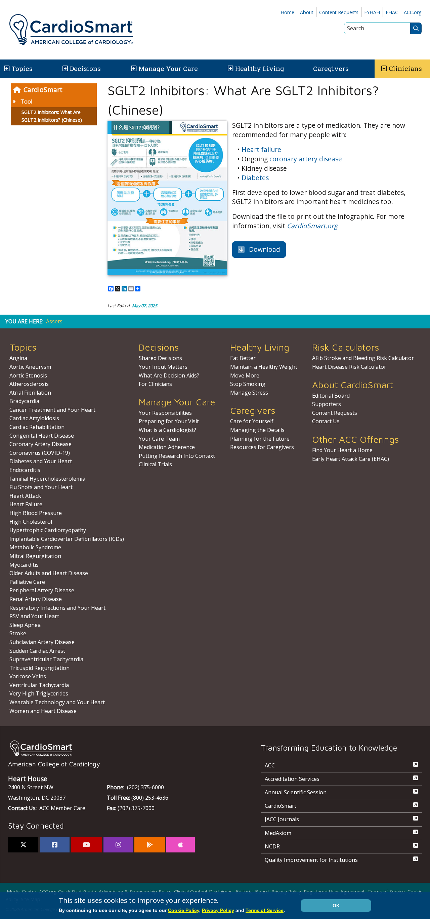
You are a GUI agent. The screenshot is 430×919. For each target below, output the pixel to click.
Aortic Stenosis (28, 375)
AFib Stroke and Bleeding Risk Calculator (363, 358)
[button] (6, 69)
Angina (18, 358)
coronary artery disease (305, 158)
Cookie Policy (183, 910)
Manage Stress (249, 392)
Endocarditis (24, 470)
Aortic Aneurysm (30, 366)
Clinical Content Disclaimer (203, 891)
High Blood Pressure (35, 513)
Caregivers (331, 68)
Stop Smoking (247, 384)
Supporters (326, 404)
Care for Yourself (251, 421)
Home (287, 12)
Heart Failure (25, 504)
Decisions (85, 68)
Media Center (21, 891)
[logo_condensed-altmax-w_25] (121, 748)
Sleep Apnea (25, 625)
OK (336, 905)
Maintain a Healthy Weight (263, 366)
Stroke (17, 633)
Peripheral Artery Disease (41, 590)
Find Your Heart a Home (342, 450)
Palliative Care (27, 582)
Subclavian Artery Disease (42, 642)
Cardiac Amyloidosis (34, 418)
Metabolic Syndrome (35, 547)
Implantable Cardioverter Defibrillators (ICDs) (66, 539)
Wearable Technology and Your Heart (57, 702)
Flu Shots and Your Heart (41, 487)
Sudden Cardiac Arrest (37, 650)
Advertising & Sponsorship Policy (135, 891)
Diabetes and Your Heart (40, 461)
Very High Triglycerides (38, 693)
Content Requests (338, 12)
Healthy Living (259, 68)
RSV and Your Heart (34, 616)
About (306, 12)
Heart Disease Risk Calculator (349, 366)
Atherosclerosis (29, 384)
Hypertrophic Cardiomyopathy (47, 530)
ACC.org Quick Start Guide (67, 891)
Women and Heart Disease (43, 711)
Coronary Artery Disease (40, 444)
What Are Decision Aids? (169, 375)
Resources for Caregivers (262, 447)
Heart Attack (25, 496)
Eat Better (243, 358)
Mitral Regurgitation (35, 556)
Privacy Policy (286, 891)
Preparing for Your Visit (169, 421)
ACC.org (413, 12)
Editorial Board (331, 395)
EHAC (392, 12)
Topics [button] (22, 68)
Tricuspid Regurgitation (39, 668)
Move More (244, 375)
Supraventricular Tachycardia (46, 659)
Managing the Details (257, 430)
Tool (26, 101)
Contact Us (326, 421)
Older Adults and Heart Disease (48, 573)
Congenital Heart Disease (41, 435)
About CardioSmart (352, 384)
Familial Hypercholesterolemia (47, 478)
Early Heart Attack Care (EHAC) (350, 459)
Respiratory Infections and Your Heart (57, 607)
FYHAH (372, 12)
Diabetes (255, 177)
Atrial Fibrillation (30, 392)
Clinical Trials (155, 464)
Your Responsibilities (165, 412)
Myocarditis (24, 564)
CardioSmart (43, 89)
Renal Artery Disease (35, 599)
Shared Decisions (160, 358)
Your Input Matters (163, 366)
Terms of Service (386, 891)
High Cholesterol (30, 521)
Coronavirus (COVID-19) (39, 452)
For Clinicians (155, 384)
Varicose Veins (27, 676)
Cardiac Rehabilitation (36, 427)
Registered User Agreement (334, 891)
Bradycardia (24, 401)
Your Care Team (159, 438)
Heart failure (261, 149)
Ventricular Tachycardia (39, 685)
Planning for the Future (260, 438)
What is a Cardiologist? (167, 430)
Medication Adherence (167, 447)
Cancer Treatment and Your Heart (52, 409)
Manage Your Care (168, 68)
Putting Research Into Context (177, 456)
